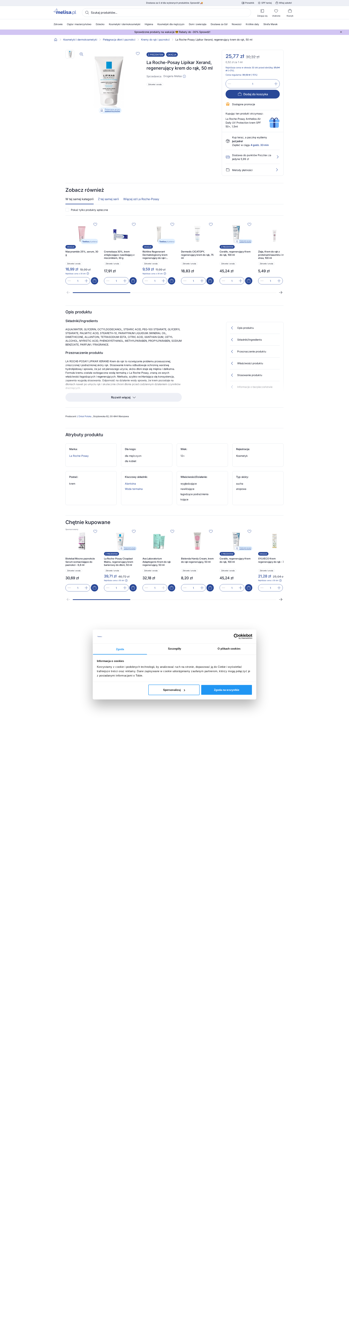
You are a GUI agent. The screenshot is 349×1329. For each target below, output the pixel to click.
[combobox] (166, 12)
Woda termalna (134, 488)
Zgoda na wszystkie (226, 689)
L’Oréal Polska (84, 416)
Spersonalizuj (172, 689)
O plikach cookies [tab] (229, 648)
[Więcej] (277, 170)
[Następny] (281, 292)
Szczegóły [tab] (174, 648)
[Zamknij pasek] (341, 32)
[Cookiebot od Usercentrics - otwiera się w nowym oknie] (236, 636)
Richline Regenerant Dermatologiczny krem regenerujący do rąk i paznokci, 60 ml (155, 255)
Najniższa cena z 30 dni (75, 273)
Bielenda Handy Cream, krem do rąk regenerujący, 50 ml (197, 560)
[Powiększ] (81, 54)
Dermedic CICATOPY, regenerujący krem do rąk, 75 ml (197, 254)
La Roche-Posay (79, 455)
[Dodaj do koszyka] (94, 280)
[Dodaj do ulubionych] (138, 53)
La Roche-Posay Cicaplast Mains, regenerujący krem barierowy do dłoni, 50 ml (118, 561)
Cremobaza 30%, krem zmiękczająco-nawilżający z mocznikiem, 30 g (119, 254)
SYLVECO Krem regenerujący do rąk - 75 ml (273, 560)
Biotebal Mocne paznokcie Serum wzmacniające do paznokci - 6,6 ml (80, 561)
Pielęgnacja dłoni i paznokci (119, 39)
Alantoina (130, 483)
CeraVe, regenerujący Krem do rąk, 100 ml (235, 253)
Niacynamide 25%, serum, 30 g (81, 253)
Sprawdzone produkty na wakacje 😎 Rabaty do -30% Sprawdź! (172, 32)
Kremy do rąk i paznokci (155, 39)
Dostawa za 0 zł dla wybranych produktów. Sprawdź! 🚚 (174, 3)
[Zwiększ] (276, 83)
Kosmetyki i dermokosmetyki (80, 39)
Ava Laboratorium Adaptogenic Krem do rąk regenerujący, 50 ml (157, 561)
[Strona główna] (55, 39)
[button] (184, 76)
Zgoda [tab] (120, 649)
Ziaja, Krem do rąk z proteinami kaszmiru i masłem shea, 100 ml (274, 254)
